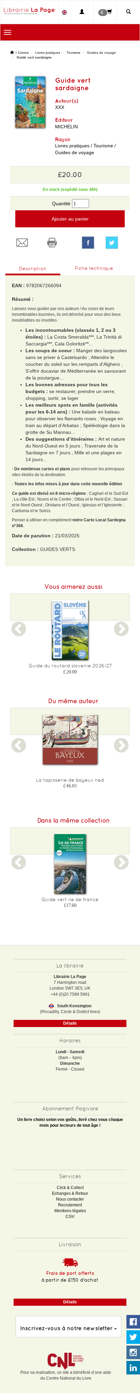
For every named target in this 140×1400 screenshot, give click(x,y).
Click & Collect (70, 1187)
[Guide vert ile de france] (70, 864)
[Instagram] (133, 1352)
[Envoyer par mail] (25, 242)
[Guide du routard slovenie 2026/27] (70, 630)
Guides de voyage (101, 52)
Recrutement (70, 1205)
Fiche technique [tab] (94, 268)
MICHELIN (66, 126)
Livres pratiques (47, 52)
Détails (70, 1023)
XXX (59, 107)
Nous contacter (70, 1199)
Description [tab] (33, 268)
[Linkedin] (133, 1368)
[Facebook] (88, 242)
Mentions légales (70, 1210)
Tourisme (74, 52)
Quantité (61, 203)
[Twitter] (115, 242)
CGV (70, 1216)
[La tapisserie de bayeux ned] (70, 740)
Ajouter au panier (70, 219)
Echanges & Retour (70, 1193)
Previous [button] (18, 633)
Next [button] (121, 633)
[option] (70, 639)
